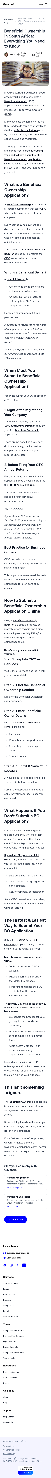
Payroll (6, 1311)
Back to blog (17, 1219)
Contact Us (8, 1422)
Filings (6, 1289)
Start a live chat (14, 1258)
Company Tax (9, 1305)
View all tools (9, 1358)
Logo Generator (10, 1341)
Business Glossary (11, 1372)
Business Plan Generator (13, 1336)
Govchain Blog (8, 21)
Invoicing (7, 1300)
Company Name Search (13, 1330)
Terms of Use (9, 1446)
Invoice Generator (11, 1347)
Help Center (8, 1417)
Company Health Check (13, 1352)
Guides (6, 1383)
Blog (5, 1403)
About (5, 1397)
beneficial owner (16, 279)
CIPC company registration (19, 425)
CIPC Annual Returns (26, 130)
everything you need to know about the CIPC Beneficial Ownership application (23, 155)
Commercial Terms (11, 1450)
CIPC (8, 114)
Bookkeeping (9, 1294)
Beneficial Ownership (16, 101)
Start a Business (10, 1377)
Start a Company (10, 1283)
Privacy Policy (9, 1454)
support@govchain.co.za (18, 1253)
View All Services (10, 1316)
